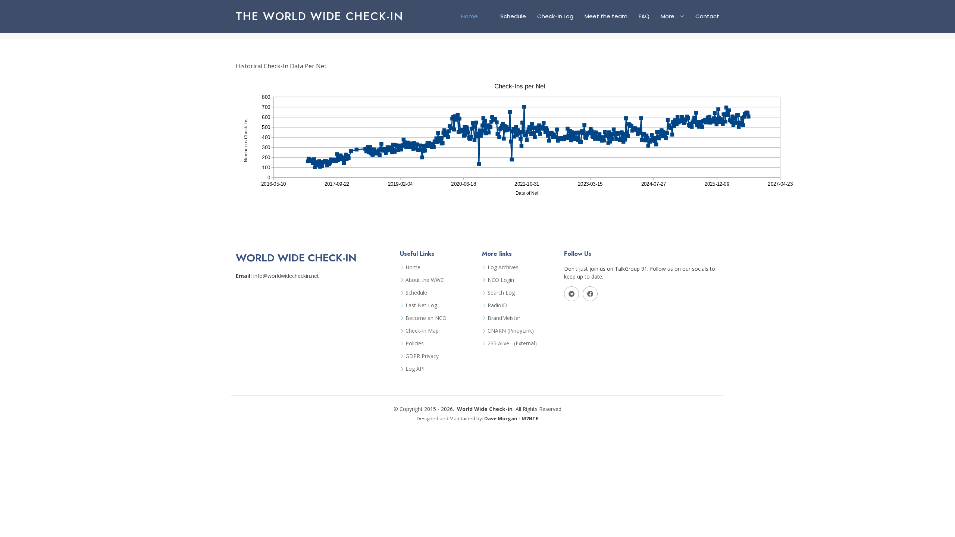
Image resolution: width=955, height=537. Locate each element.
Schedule (513, 16)
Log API (415, 368)
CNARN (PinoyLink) (511, 330)
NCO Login (501, 280)
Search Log (501, 292)
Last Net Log (421, 305)
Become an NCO (426, 318)
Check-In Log (555, 16)
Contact (707, 16)
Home (469, 16)
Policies (415, 343)
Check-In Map (422, 330)
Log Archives (503, 267)
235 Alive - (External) (512, 343)
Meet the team (606, 16)
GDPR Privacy (422, 356)
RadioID (497, 305)
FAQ (644, 16)
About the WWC (425, 280)
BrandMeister (504, 318)
